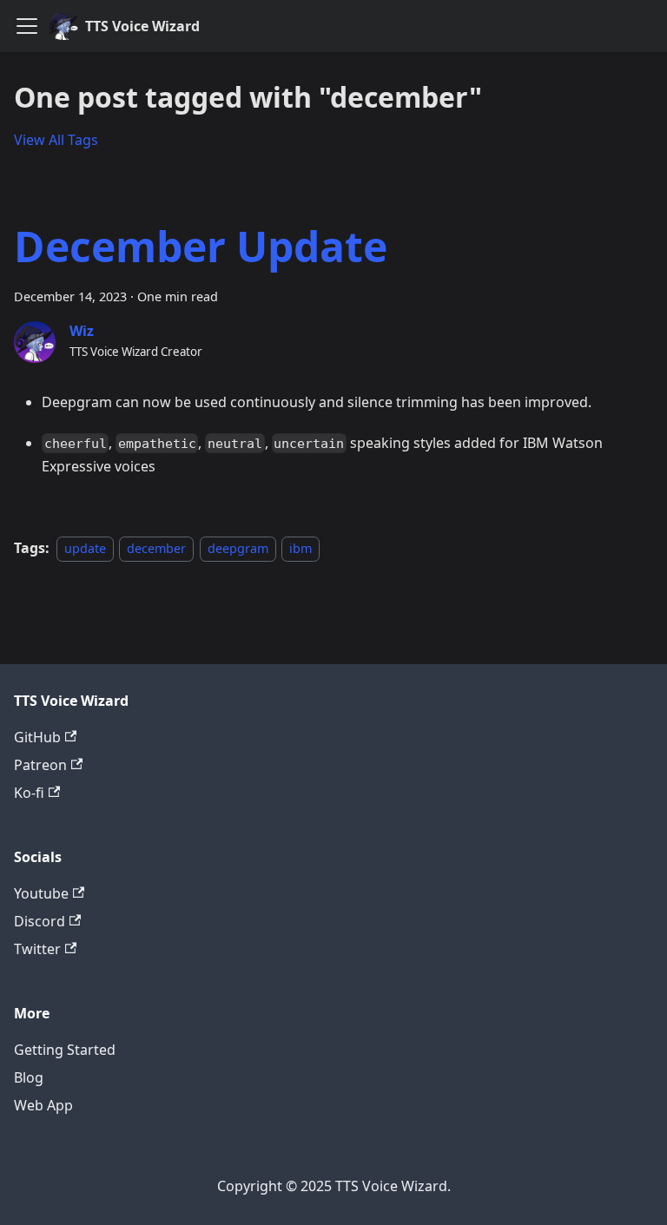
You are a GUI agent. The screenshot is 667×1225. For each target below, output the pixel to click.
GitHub (37, 737)
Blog (28, 1077)
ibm (300, 548)
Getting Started (65, 1049)
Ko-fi (29, 792)
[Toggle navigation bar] (27, 26)
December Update (200, 246)
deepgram (238, 548)
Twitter (37, 948)
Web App (43, 1105)
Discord (39, 921)
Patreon (40, 764)
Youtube (41, 893)
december (156, 548)
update (85, 548)
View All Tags (56, 139)
